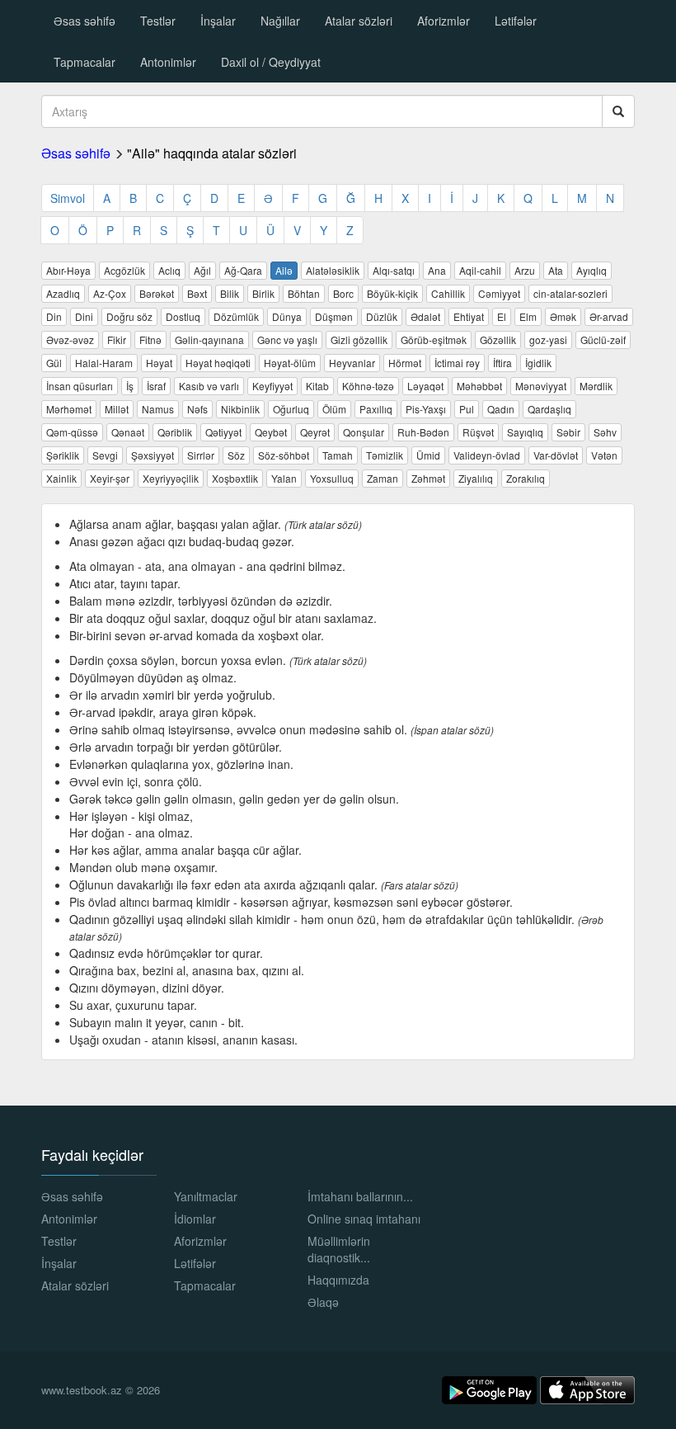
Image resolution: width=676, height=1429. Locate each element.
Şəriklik (62, 455)
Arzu (524, 270)
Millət (117, 409)
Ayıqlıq (591, 270)
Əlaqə (323, 1302)
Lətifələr (516, 20)
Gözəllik (498, 339)
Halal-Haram (104, 363)
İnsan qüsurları (79, 386)
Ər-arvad (608, 316)
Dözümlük (236, 316)
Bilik (229, 293)
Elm (528, 316)
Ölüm (334, 409)
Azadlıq (63, 293)
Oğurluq (291, 409)
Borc (343, 293)
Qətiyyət (223, 432)
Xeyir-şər (109, 478)
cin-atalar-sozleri (570, 293)
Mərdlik (596, 386)
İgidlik (538, 363)
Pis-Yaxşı (426, 409)
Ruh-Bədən (423, 432)
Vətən (604, 455)
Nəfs (197, 409)
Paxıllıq (375, 409)
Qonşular (363, 432)
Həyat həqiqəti (218, 363)
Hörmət (404, 363)
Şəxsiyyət (152, 455)
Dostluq (183, 316)
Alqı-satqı (394, 270)
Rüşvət (478, 432)
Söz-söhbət (283, 455)
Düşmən (334, 316)
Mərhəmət (69, 409)
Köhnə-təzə (368, 386)
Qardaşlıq (549, 409)
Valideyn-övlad (486, 455)
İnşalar (218, 20)
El (501, 316)
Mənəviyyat (540, 386)
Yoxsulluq (332, 478)
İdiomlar (195, 1218)
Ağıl (202, 270)
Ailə (284, 270)
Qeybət (271, 432)
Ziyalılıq (475, 478)
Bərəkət (156, 293)
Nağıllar (280, 20)
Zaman (382, 478)
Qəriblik (174, 432)
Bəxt (197, 293)
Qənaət (127, 432)
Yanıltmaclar (205, 1196)
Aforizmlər (443, 20)
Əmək (563, 316)
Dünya (287, 316)
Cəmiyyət (499, 293)
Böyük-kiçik (392, 293)
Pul (466, 409)
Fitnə (150, 339)
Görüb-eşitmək (434, 339)
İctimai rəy (457, 363)
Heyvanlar (352, 363)
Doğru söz (129, 316)
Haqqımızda (338, 1279)
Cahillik (448, 293)
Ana (437, 270)
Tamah (337, 455)
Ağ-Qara (243, 270)
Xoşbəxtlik (235, 478)
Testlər (158, 20)
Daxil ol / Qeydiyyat (271, 62)
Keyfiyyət (272, 386)
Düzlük (381, 316)
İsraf (156, 386)
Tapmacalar (84, 62)
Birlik (263, 293)
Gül (54, 363)
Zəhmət (428, 478)
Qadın (500, 409)
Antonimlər (168, 62)
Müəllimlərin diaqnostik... (338, 1249)
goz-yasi (548, 339)
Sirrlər (200, 455)
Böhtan (304, 293)
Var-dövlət (555, 455)
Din (54, 316)
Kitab (317, 386)
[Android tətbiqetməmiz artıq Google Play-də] (491, 1388)
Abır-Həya (68, 270)
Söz (236, 455)
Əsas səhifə (84, 20)
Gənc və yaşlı (287, 339)
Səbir (568, 432)
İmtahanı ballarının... (360, 1196)
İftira (502, 363)
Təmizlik (384, 455)
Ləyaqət (425, 386)
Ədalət (425, 316)
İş (130, 386)
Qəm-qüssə (72, 432)
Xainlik (61, 478)
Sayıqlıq (525, 432)
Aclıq (169, 270)
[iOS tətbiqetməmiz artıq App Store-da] (587, 1388)
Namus (158, 409)
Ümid (428, 455)
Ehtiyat (468, 316)
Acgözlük (124, 270)
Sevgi (105, 455)
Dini (84, 316)
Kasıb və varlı (209, 386)
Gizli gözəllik (359, 339)
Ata (555, 270)
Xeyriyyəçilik (171, 478)
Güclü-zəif (603, 339)
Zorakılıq (525, 478)
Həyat (159, 363)
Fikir (116, 339)
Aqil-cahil (480, 270)
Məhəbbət (479, 386)
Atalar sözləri (358, 20)
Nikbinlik (240, 409)
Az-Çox (109, 293)
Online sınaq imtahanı (363, 1218)
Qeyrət (315, 432)
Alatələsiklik (332, 270)
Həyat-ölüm (290, 363)
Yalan (284, 478)
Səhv (605, 432)
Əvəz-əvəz (70, 339)
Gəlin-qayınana (209, 339)
